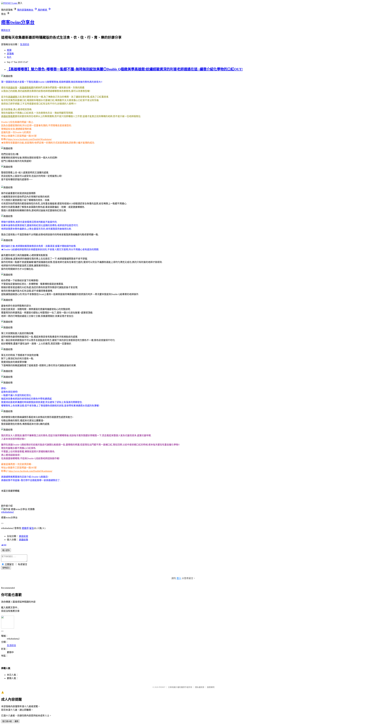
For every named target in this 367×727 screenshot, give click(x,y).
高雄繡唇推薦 (26, 87)
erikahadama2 (7, 512)
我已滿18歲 (7, 721)
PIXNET (162, 687)
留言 (31, 528)
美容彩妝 (23, 536)
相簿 (9, 50)
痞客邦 (25, 528)
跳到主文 (5, 30)
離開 (16, 721)
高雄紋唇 (12, 87)
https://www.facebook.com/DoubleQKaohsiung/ (30, 139)
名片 (9, 57)
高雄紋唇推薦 (8, 116)
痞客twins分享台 (18, 22)
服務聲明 (210, 687)
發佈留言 (6, 568)
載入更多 (6, 550)
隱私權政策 (199, 687)
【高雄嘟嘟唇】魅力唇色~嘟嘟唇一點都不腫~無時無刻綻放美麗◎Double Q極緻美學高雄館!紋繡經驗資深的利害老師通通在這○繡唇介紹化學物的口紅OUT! (125, 69)
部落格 (10, 53)
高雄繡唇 (12, 97)
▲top (3, 544)
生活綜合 (24, 44)
